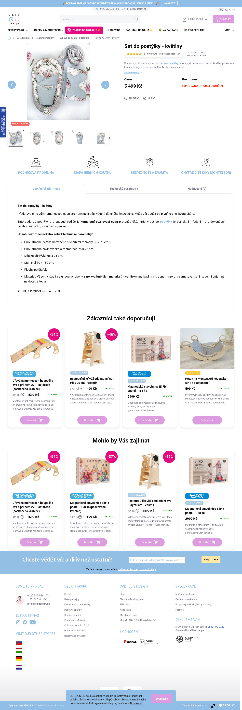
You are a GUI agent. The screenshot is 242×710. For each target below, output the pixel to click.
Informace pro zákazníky (77, 604)
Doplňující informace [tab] (46, 188)
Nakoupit (169, 3)
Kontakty (69, 594)
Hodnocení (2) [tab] (197, 188)
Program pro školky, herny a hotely (193, 604)
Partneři (179, 609)
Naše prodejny (71, 599)
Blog (122, 594)
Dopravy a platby (73, 609)
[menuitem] (18, 30)
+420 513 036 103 (38, 595)
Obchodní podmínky (74, 620)
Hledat (136, 19)
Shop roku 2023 (216, 626)
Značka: (196, 55)
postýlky (165, 221)
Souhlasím (162, 698)
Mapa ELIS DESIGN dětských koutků (138, 620)
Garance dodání (72, 615)
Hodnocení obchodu (74, 630)
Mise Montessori (128, 615)
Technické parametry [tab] (124, 188)
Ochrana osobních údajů (76, 625)
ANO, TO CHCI (211, 559)
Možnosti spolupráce (186, 594)
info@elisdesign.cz (38, 604)
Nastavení (136, 703)
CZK (227, 9)
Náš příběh (125, 609)
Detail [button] (207, 420)
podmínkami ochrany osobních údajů (137, 569)
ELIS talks (125, 604)
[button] (35, 401)
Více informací (132, 72)
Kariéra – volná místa (186, 599)
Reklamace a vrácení (75, 636)
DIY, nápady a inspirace (132, 599)
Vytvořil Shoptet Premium (195, 705)
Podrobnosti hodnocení (169, 54)
